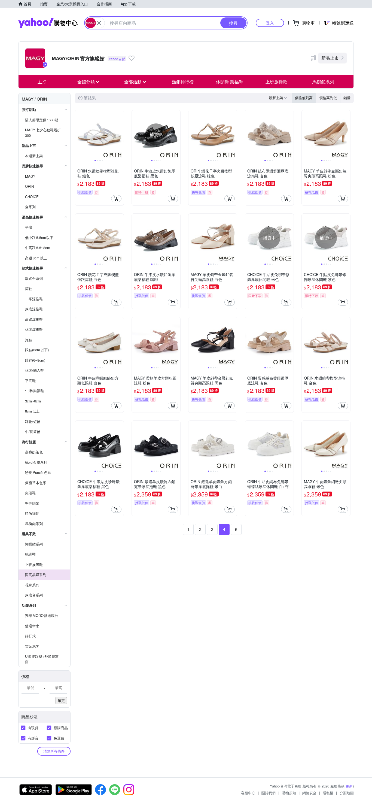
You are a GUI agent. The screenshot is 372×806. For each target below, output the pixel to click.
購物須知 (289, 792)
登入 (270, 23)
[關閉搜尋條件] (99, 23)
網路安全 (309, 792)
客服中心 (248, 792)
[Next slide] (120, 134)
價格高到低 (328, 97)
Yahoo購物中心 (48, 22)
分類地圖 (347, 792)
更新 (349, 786)
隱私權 (328, 792)
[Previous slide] (78, 134)
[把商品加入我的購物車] (116, 198)
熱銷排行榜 (183, 81)
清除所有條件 (54, 751)
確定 (61, 700)
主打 (42, 81)
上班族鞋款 (276, 81)
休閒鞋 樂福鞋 (229, 81)
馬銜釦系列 (323, 81)
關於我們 (268, 792)
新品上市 (330, 58)
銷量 (346, 97)
